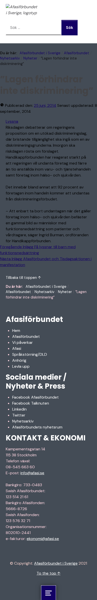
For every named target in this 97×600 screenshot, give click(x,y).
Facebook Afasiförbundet (35, 397)
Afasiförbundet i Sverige (40, 53)
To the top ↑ (48, 573)
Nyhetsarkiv (10, 58)
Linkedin (19, 409)
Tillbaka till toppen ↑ (23, 277)
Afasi (16, 348)
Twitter (18, 415)
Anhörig (19, 360)
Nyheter (30, 58)
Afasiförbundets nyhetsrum (37, 427)
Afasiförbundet (76, 53)
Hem (16, 330)
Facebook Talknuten (30, 403)
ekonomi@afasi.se (43, 538)
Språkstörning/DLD (29, 354)
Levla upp (21, 366)
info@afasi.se (32, 473)
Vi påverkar (22, 342)
